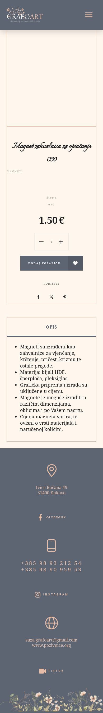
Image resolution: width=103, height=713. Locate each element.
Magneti (15, 171)
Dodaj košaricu (44, 263)
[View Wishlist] (75, 263)
